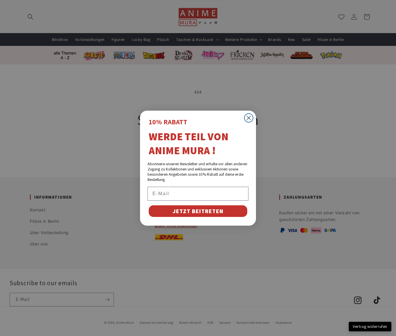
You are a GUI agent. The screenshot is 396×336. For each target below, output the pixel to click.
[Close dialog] (248, 118)
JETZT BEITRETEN (198, 211)
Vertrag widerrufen (370, 326)
